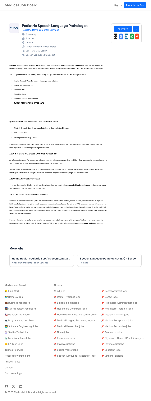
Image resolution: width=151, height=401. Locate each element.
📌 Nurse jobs (61, 332)
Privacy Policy (12, 361)
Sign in (118, 5)
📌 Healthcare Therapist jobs (117, 308)
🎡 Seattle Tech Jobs (16, 332)
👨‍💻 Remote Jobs (14, 296)
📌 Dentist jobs (109, 296)
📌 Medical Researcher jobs (69, 326)
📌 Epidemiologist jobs (66, 302)
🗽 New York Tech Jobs (18, 338)
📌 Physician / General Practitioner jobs (122, 338)
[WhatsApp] (132, 36)
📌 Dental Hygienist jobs (67, 296)
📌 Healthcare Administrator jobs (119, 302)
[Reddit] (137, 36)
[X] (115, 36)
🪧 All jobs (59, 290)
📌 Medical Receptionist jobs (117, 320)
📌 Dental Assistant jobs (114, 290)
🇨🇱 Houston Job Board (17, 314)
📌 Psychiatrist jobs (64, 343)
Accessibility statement (17, 355)
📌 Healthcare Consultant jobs (70, 308)
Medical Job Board (21, 5)
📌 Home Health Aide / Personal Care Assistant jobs (76, 314)
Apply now (123, 29)
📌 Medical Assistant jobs (115, 314)
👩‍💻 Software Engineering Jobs (21, 326)
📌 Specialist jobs (110, 349)
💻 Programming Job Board (20, 320)
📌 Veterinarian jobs (112, 355)
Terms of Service (14, 349)
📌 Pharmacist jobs (64, 338)
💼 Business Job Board (17, 302)
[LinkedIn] (126, 36)
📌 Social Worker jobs (66, 349)
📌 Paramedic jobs (111, 332)
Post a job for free (135, 5)
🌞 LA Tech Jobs (14, 343)
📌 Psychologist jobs (112, 343)
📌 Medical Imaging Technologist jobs (74, 320)
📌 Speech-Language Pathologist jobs (75, 355)
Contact (9, 367)
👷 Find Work (12, 290)
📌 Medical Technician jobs (116, 326)
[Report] (136, 29)
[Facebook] (121, 36)
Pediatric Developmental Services (40, 29)
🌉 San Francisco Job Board (20, 308)
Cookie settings (13, 373)
